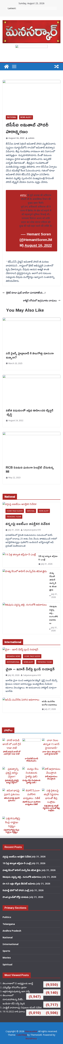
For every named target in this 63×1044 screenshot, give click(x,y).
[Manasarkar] (6, 66)
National (11, 117)
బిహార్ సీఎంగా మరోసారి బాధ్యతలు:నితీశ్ (31, 802)
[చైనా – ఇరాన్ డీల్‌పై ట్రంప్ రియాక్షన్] (31, 649)
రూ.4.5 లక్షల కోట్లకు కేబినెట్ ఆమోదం (19, 883)
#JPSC (23, 195)
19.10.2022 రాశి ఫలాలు (14, 1011)
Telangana (9, 924)
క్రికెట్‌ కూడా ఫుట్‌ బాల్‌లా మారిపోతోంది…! (25, 292)
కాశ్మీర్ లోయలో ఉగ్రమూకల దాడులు (40, 300)
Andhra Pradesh (12, 930)
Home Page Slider (15, 511)
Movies (7, 957)
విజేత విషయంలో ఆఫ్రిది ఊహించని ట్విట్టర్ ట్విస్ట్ (29, 412)
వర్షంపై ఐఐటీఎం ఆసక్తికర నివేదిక (27, 523)
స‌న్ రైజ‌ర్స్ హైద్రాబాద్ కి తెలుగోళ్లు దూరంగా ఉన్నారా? (30, 355)
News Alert (26, 117)
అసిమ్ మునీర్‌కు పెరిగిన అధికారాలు (49, 703)
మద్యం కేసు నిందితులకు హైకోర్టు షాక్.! (31, 781)
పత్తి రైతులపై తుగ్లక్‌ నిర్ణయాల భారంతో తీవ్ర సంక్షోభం (51, 808)
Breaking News (13, 656)
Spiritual (7, 964)
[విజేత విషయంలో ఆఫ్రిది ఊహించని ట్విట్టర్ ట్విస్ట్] (31, 376)
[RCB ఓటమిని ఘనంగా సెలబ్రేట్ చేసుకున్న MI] (31, 433)
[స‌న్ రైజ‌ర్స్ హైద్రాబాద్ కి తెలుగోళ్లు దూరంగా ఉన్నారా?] (31, 319)
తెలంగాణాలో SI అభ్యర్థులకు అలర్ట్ (18, 983)
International (13, 662)
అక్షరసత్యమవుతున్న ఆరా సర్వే (16, 991)
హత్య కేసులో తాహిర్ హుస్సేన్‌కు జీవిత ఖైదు (53, 581)
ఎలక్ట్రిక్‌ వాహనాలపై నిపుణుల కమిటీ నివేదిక (22, 1007)
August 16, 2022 (38, 245)
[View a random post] (56, 66)
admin (31, 138)
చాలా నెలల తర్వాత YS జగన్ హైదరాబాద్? (51, 752)
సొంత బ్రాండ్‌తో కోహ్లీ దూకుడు (16, 896)
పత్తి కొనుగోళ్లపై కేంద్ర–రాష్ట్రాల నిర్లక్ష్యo (12, 830)
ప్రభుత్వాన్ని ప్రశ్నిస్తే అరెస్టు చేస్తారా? (12, 781)
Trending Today (14, 517)
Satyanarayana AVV (32, 529)
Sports (6, 950)
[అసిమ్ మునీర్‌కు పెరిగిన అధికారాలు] (21, 705)
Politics (7, 917)
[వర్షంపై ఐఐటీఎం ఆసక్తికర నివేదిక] (31, 504)
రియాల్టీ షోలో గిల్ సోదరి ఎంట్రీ (16, 890)
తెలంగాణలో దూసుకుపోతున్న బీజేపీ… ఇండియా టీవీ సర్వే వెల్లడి (14, 999)
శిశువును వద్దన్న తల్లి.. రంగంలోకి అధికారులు (53, 615)
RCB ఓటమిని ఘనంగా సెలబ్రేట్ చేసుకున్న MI (30, 469)
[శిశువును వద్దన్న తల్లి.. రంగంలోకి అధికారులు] (25, 618)
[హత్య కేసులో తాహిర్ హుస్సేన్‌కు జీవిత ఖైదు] (25, 585)
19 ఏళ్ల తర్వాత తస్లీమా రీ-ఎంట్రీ (48, 557)
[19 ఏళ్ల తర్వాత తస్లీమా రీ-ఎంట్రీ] (19, 559)
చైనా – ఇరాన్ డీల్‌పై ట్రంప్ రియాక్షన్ (30, 669)
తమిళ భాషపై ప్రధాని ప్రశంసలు (12, 799)
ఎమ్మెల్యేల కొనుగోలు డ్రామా (14, 987)
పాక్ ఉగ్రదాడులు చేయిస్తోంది (51, 777)
